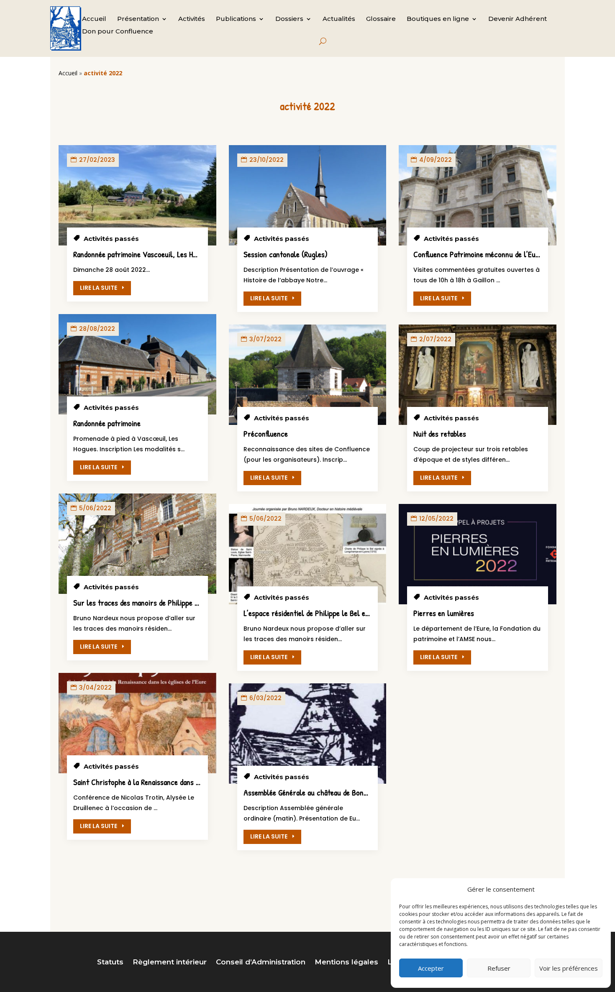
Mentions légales (346, 962)
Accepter (431, 968)
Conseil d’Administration (260, 962)
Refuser (498, 968)
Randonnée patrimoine (107, 423)
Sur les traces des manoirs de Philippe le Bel (143, 602)
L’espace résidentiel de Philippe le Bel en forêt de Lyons (330, 613)
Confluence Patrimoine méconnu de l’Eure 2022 (487, 254)
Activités (191, 19)
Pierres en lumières (443, 613)
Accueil (94, 19)
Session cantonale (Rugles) (285, 254)
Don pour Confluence (117, 31)
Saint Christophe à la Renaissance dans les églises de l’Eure (165, 781)
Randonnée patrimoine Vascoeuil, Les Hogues (142, 254)
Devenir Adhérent (517, 19)
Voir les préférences (568, 968)
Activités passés (111, 239)
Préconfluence (265, 433)
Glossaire (381, 19)
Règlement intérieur (170, 962)
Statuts (110, 962)
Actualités (339, 19)
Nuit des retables (439, 433)
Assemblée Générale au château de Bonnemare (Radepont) (332, 792)
